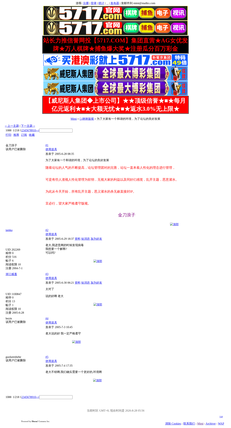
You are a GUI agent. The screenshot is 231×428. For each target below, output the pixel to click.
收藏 (32, 134)
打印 (8, 134)
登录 (94, 3)
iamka (9, 230)
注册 (86, 3)
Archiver (211, 423)
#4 (46, 318)
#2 (46, 230)
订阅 (24, 134)
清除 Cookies (173, 423)
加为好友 (96, 238)
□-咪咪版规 (87, 118)
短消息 (85, 238)
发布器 (114, 3)
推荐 (16, 134)
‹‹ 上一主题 (12, 125)
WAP (221, 423)
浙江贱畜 (11, 274)
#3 (46, 274)
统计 (101, 3)
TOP (221, 417)
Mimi (74, 118)
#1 (46, 145)
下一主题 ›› (28, 125)
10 (34, 130)
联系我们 (189, 423)
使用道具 (51, 149)
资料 (77, 238)
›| (38, 130)
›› (37, 130)
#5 (46, 356)
